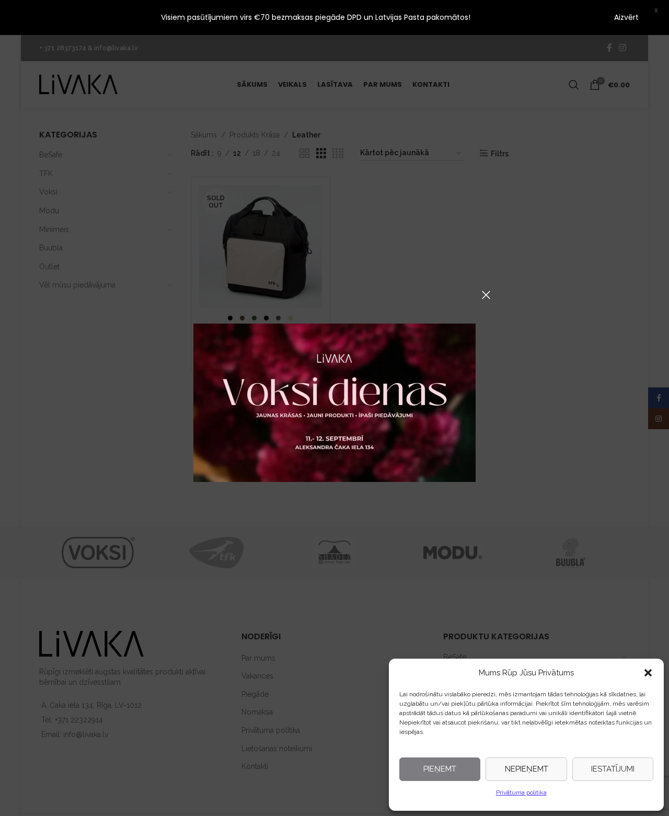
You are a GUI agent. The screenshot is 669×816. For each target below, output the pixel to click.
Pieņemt (439, 769)
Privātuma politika (521, 792)
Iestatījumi (613, 769)
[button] (648, 673)
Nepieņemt (526, 769)
